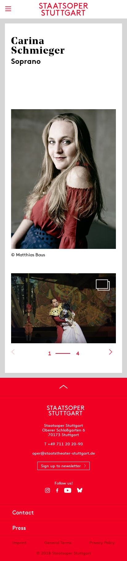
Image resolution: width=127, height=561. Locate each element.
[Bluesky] (79, 490)
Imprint (19, 542)
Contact (23, 512)
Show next (110, 352)
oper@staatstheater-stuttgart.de (63, 453)
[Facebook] (57, 490)
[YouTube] (67, 490)
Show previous (12, 352)
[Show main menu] (8, 8)
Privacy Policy (102, 542)
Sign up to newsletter (61, 465)
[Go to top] (63, 387)
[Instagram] (47, 490)
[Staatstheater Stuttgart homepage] (63, 9)
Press (19, 527)
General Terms (58, 542)
